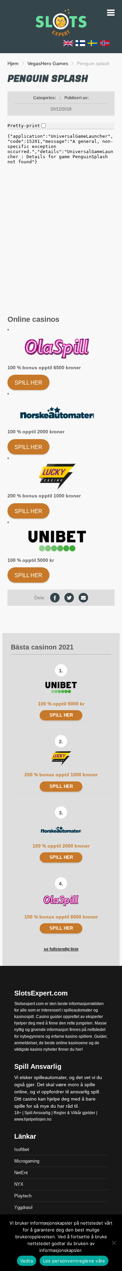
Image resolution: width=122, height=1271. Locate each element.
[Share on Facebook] (55, 597)
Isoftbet (21, 1149)
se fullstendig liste (61, 949)
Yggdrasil (23, 1207)
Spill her (28, 383)
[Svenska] (92, 42)
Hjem (13, 63)
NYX (18, 1184)
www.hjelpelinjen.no (33, 1119)
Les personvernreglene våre (74, 1260)
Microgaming (26, 1161)
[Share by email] (83, 597)
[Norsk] (104, 42)
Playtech (23, 1195)
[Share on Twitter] (69, 597)
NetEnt (21, 1172)
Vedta (26, 1260)
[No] (113, 1242)
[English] (68, 42)
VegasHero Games (47, 63)
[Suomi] (80, 42)
